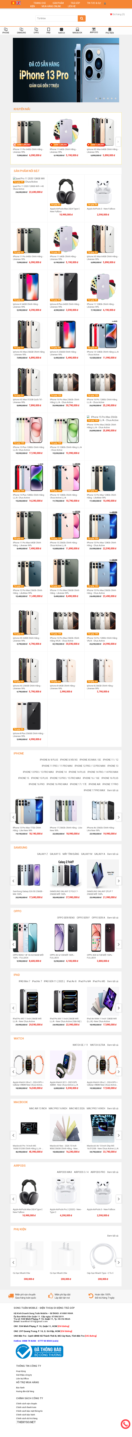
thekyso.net (26, 1422)
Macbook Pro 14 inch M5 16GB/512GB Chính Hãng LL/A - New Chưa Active (27, 1148)
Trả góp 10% (56, 395)
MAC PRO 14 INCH (96, 1108)
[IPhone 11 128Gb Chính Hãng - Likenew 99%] (103, 286)
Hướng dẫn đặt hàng (25, 1391)
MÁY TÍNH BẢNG (71, 854)
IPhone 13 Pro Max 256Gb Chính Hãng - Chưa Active (101, 591)
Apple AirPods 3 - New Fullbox (101, 209)
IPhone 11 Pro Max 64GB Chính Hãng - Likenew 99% (27, 544)
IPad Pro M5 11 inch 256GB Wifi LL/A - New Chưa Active (27, 1020)
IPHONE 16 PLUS (110, 778)
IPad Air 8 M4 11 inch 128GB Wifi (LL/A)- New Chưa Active (102, 1020)
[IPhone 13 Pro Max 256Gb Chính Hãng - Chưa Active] (103, 572)
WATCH (61, 33)
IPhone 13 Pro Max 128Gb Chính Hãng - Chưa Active (101, 544)
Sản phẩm (58, 3)
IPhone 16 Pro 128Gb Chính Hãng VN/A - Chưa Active (102, 639)
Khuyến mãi (22, 109)
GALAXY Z (42, 854)
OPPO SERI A (98, 917)
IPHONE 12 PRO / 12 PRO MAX (90, 766)
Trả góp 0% (18, 182)
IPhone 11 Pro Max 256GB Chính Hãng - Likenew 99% (64, 591)
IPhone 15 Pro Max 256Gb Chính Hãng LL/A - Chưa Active (101, 426)
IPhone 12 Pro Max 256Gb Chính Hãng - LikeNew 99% (27, 591)
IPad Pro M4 (85, 981)
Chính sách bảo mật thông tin (29, 1411)
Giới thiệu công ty (24, 1375)
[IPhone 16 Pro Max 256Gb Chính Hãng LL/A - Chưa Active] (66, 382)
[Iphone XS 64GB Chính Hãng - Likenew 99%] (28, 620)
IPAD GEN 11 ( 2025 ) (54, 981)
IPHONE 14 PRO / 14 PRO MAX (103, 772)
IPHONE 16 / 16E (91, 778)
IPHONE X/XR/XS (69, 759)
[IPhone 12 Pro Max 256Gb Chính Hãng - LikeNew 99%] (28, 572)
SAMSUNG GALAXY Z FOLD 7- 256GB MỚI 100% (64, 892)
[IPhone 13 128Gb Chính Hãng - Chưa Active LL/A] (66, 477)
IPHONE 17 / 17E (78, 784)
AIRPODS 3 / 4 (81, 1172)
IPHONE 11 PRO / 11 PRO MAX (57, 766)
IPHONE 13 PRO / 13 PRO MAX (38, 772)
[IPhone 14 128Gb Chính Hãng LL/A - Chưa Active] (103, 334)
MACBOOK (77, 33)
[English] (18, 2)
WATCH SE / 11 (80, 1045)
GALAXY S (55, 854)
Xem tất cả (112, 790)
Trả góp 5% (92, 348)
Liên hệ (71, 6)
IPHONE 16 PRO (37, 784)
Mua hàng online (51, 6)
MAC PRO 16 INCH (58, 1108)
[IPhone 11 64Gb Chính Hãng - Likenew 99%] (66, 239)
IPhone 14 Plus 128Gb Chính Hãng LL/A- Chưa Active (28, 496)
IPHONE (5, 33)
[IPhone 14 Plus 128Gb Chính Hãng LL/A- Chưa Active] (28, 477)
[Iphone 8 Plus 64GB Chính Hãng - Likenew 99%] (66, 286)
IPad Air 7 (37, 981)
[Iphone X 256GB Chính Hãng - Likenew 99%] (66, 334)
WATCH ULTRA (97, 1045)
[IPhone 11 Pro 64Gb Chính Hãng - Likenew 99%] (28, 239)
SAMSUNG (21, 33)
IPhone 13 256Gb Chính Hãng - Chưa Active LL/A (64, 544)
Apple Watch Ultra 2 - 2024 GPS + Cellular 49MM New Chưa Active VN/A (102, 1085)
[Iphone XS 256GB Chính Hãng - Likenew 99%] (28, 668)
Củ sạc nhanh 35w (21, 1273)
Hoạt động (21, 1371)
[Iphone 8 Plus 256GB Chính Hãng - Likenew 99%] (28, 715)
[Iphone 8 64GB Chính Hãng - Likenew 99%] (66, 668)
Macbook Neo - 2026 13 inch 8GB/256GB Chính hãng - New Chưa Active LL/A (64, 1148)
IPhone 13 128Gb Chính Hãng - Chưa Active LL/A (64, 496)
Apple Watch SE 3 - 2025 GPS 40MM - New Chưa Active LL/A (64, 1083)
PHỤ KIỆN (110, 33)
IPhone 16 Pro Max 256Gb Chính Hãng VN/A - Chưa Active (64, 639)
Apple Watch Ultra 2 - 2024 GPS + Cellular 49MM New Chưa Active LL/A (28, 1085)
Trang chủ (39, 3)
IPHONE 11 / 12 (110, 759)
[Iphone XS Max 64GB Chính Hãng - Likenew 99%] (103, 239)
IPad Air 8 (71, 981)
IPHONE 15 (23, 778)
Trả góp (75, 3)
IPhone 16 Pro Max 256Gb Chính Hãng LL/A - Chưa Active (64, 400)
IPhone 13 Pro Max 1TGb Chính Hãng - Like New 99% (27, 829)
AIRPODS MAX (64, 1172)
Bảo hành (20, 1388)
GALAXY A (99, 854)
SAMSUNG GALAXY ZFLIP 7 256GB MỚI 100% (100, 892)
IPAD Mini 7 (24, 981)
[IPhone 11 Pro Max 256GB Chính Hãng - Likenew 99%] (66, 572)
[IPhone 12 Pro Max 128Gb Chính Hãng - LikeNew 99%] (103, 477)
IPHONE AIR (94, 784)
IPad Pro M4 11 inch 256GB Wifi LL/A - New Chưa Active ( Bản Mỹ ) (65, 1020)
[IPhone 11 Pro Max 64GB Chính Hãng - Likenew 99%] (28, 525)
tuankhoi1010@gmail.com (34, 1321)
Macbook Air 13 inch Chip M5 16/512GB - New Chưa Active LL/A (102, 1147)
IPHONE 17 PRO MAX (94, 790)
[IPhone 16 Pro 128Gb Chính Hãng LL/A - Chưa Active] (103, 382)
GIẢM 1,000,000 (23, 145)
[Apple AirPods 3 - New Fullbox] (103, 191)
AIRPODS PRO (98, 1172)
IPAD (49, 33)
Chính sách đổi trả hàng (26, 1418)
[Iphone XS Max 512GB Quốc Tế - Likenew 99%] (28, 382)
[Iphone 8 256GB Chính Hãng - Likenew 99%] (103, 668)
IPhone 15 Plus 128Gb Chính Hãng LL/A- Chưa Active (28, 448)
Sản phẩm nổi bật (27, 171)
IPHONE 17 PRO (110, 784)
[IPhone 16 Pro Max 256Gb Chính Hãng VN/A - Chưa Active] (66, 620)
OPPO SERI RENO (66, 917)
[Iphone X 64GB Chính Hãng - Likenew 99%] (28, 286)
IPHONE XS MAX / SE (90, 759)
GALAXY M (86, 854)
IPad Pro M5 (99, 981)
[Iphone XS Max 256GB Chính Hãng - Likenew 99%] (28, 334)
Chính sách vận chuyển (26, 1404)
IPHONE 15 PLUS (39, 778)
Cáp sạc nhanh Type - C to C (100, 1273)
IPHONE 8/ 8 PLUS (49, 759)
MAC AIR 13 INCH (38, 1108)
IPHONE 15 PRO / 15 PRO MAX (65, 778)
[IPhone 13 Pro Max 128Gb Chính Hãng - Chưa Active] (103, 525)
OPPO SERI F (83, 917)
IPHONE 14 (61, 772)
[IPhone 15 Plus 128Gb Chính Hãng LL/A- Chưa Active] (28, 429)
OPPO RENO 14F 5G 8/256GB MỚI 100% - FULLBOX (28, 956)
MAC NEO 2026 (77, 1108)
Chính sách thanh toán (26, 1407)
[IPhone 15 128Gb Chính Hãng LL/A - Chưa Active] (66, 429)
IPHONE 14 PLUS (77, 772)
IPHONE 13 (113, 766)
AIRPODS (94, 32)
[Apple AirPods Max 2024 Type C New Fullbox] (66, 191)
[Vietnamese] (13, 2)
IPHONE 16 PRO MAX (57, 784)
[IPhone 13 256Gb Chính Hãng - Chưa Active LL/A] (66, 525)
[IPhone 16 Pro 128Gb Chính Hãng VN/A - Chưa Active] (103, 620)
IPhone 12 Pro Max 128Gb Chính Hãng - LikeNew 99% (101, 496)
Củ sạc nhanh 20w (58, 1273)
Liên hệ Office (22, 1379)
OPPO (36, 33)
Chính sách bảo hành (25, 1415)
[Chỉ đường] (91, 1336)
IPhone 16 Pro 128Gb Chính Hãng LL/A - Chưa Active (102, 400)
